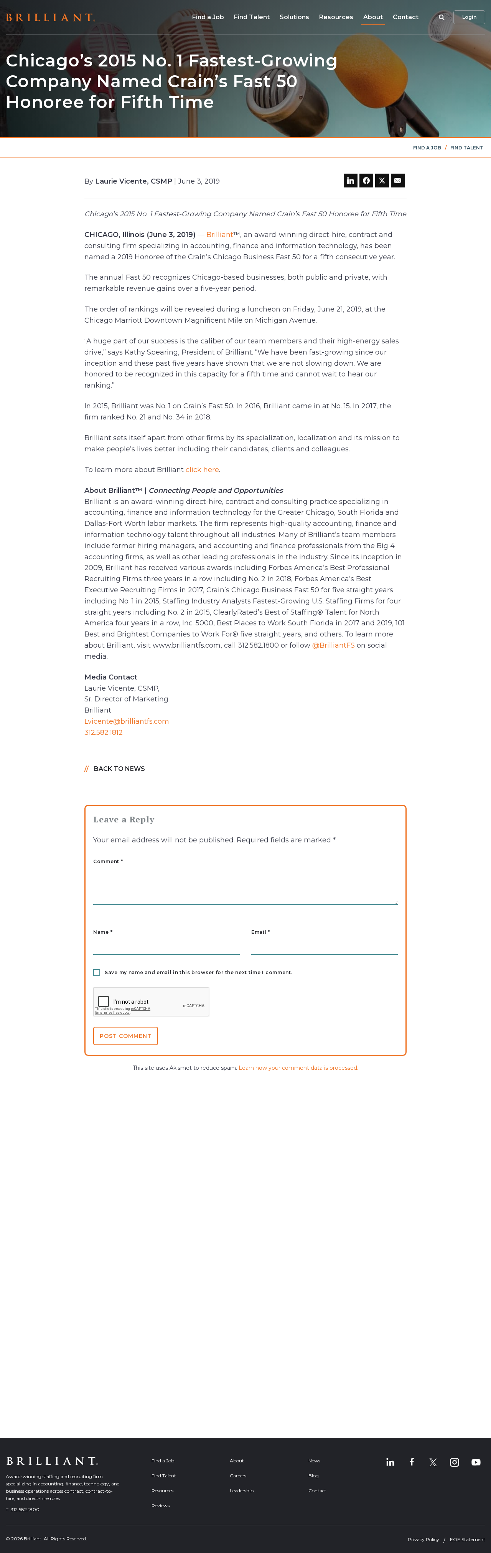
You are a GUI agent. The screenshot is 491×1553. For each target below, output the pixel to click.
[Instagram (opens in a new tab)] (454, 1462)
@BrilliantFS (333, 645)
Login (469, 17)
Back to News (119, 768)
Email (260, 932)
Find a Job (208, 17)
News (314, 1460)
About (373, 17)
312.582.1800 (25, 1509)
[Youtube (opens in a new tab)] (476, 1462)
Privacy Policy (423, 1539)
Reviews (161, 1505)
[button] (440, 17)
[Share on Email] (398, 180)
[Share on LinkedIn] (351, 180)
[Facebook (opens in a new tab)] (411, 1462)
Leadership (242, 1490)
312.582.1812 (103, 732)
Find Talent (252, 17)
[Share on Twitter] (382, 180)
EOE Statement (467, 1539)
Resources (336, 17)
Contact (406, 17)
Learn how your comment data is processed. (298, 1067)
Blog (313, 1475)
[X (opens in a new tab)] (433, 1462)
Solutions (294, 17)
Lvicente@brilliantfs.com (126, 721)
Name (102, 932)
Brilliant (219, 234)
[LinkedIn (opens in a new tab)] (390, 1462)
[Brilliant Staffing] (50, 17)
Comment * (108, 861)
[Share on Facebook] (366, 180)
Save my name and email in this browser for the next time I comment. (199, 972)
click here (202, 470)
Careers (238, 1475)
